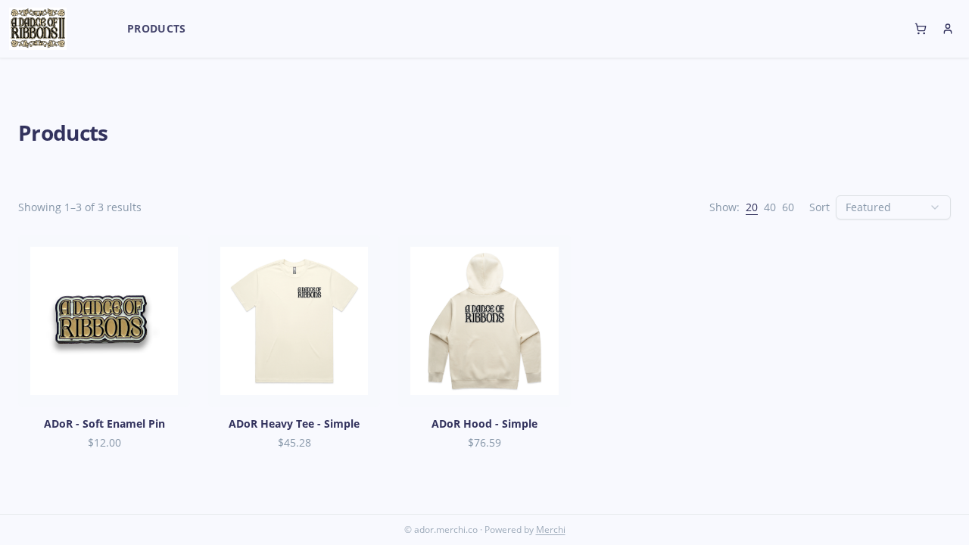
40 (770, 207)
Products (156, 28)
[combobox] (893, 207)
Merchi (551, 529)
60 (788, 207)
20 (752, 207)
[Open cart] (920, 29)
